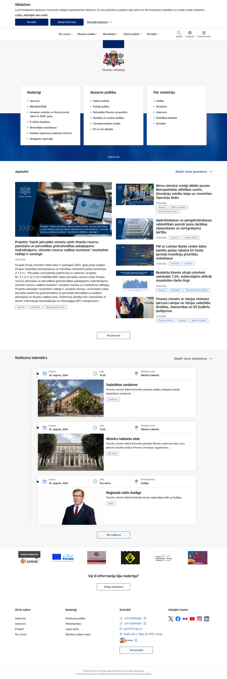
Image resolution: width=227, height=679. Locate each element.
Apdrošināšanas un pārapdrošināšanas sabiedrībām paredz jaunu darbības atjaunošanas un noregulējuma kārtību (184, 226)
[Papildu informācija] (145, 618)
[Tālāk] (204, 557)
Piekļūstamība (73, 623)
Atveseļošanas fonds (55, 307)
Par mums (21, 634)
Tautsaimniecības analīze (196, 290)
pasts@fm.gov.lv (133, 628)
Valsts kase (35, 307)
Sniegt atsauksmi (113, 586)
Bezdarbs (175, 290)
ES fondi (175, 263)
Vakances (20, 618)
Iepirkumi (20, 623)
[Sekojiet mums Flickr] (185, 619)
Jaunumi (21, 307)
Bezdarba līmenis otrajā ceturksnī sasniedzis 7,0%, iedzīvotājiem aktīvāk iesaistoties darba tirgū (184, 276)
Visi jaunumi (113, 335)
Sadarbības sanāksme (122, 385)
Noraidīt (31, 22)
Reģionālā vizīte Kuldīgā (123, 493)
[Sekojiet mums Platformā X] (170, 618)
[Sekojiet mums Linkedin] (206, 618)
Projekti (19, 629)
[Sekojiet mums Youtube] (192, 619)
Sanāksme (113, 399)
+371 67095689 (133, 618)
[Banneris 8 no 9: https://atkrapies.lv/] (130, 557)
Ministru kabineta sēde (123, 439)
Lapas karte (72, 629)
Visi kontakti (136, 650)
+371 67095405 (133, 623)
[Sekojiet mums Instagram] (199, 618)
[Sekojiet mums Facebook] (177, 618)
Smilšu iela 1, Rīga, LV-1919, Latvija (143, 634)
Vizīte (110, 503)
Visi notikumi (114, 534)
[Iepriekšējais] (23, 557)
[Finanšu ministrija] (32, 34)
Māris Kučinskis (178, 207)
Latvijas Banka (190, 237)
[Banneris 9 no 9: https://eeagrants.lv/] (164, 557)
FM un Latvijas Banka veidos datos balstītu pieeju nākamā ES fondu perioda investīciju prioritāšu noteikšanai (181, 252)
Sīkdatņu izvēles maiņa (78, 634)
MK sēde (112, 453)
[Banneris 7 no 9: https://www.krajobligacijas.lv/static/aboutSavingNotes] (96, 557)
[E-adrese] (126, 640)
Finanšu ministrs (165, 320)
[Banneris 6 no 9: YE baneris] (63, 557)
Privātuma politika (75, 618)
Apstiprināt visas (67, 22)
